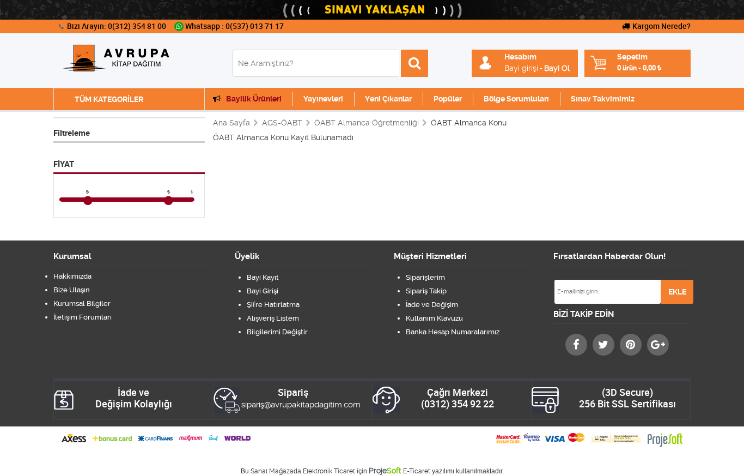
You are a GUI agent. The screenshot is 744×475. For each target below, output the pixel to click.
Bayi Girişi (262, 291)
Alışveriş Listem (273, 318)
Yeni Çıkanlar (388, 98)
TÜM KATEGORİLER (109, 99)
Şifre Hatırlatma (273, 304)
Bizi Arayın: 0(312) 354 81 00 (116, 26)
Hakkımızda (72, 276)
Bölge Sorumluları (516, 98)
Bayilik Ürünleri (254, 98)
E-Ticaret (416, 471)
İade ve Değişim (432, 304)
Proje (385, 470)
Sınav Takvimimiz (603, 98)
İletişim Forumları (82, 317)
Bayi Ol (557, 68)
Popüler (448, 98)
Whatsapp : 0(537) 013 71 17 (234, 26)
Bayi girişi (521, 68)
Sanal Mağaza (272, 471)
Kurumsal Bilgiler (82, 303)
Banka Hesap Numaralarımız (452, 332)
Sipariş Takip (426, 291)
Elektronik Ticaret (329, 471)
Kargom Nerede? (661, 26)
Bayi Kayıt (263, 277)
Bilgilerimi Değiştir (277, 332)
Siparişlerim (425, 277)
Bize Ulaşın (71, 290)
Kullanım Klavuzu (434, 318)
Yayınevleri (323, 98)
